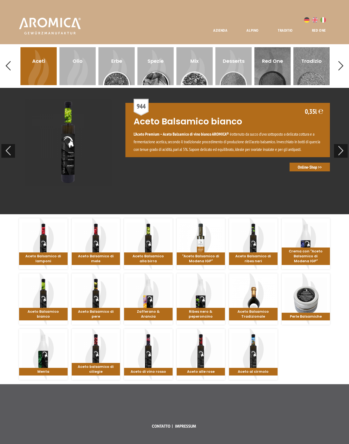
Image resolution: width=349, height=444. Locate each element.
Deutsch (306, 20)
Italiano (323, 20)
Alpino (252, 30)
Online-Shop (307, 167)
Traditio (285, 30)
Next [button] (341, 66)
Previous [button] (8, 66)
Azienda (220, 30)
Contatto (161, 426)
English (315, 20)
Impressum (185, 426)
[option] (38, 66)
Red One (319, 30)
